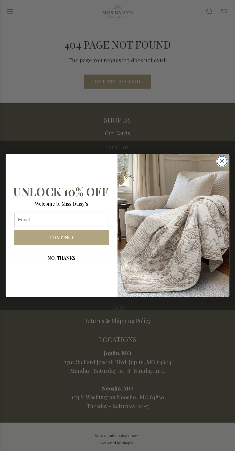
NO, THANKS (62, 258)
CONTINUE (61, 237)
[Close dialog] (222, 161)
